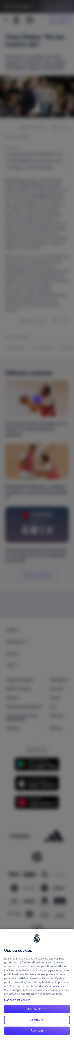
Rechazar (37, 1030)
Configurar (37, 1019)
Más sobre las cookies (17, 1000)
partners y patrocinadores (51, 986)
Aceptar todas (37, 1009)
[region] (37, 984)
